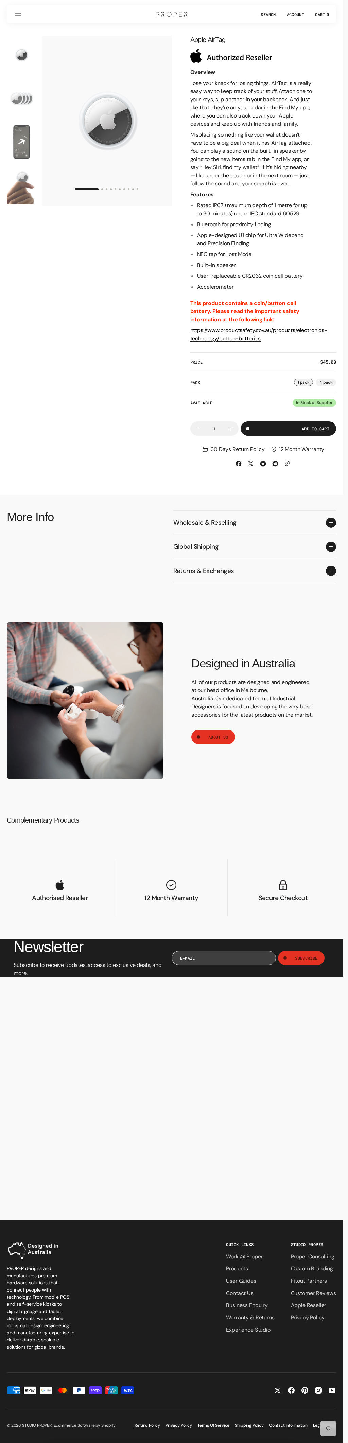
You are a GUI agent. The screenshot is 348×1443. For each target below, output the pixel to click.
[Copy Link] (287, 463)
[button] (19, 14)
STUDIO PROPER (37, 1425)
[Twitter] (250, 463)
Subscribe (306, 958)
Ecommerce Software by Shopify (85, 1425)
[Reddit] (275, 463)
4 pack (327, 383)
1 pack (305, 383)
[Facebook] (238, 463)
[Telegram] (263, 463)
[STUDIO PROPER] (172, 14)
